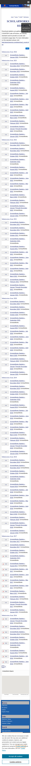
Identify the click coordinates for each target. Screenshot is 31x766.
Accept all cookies (15, 756)
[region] (15, 749)
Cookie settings (20, 746)
